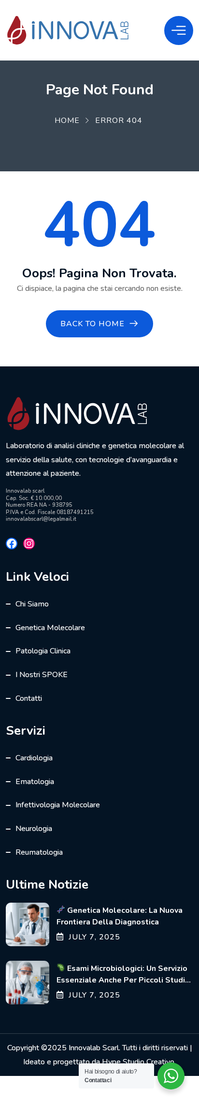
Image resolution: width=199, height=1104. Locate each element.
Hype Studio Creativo (138, 1062)
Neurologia (33, 828)
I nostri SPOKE (41, 674)
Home (67, 120)
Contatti (28, 698)
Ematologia (34, 781)
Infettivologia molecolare (57, 805)
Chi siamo (32, 604)
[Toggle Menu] (178, 30)
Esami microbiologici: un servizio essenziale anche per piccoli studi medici (122, 980)
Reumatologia (39, 852)
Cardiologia (34, 758)
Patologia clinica (43, 651)
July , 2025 (94, 937)
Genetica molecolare (50, 627)
